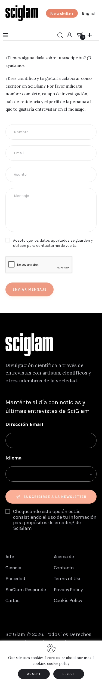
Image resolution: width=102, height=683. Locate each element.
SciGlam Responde (25, 590)
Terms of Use (68, 579)
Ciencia (13, 568)
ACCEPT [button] (34, 674)
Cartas (12, 600)
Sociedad (15, 579)
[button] (62, 13)
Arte (9, 557)
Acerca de (64, 557)
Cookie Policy (68, 600)
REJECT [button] (69, 674)
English (89, 13)
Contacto (64, 568)
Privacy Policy (68, 590)
